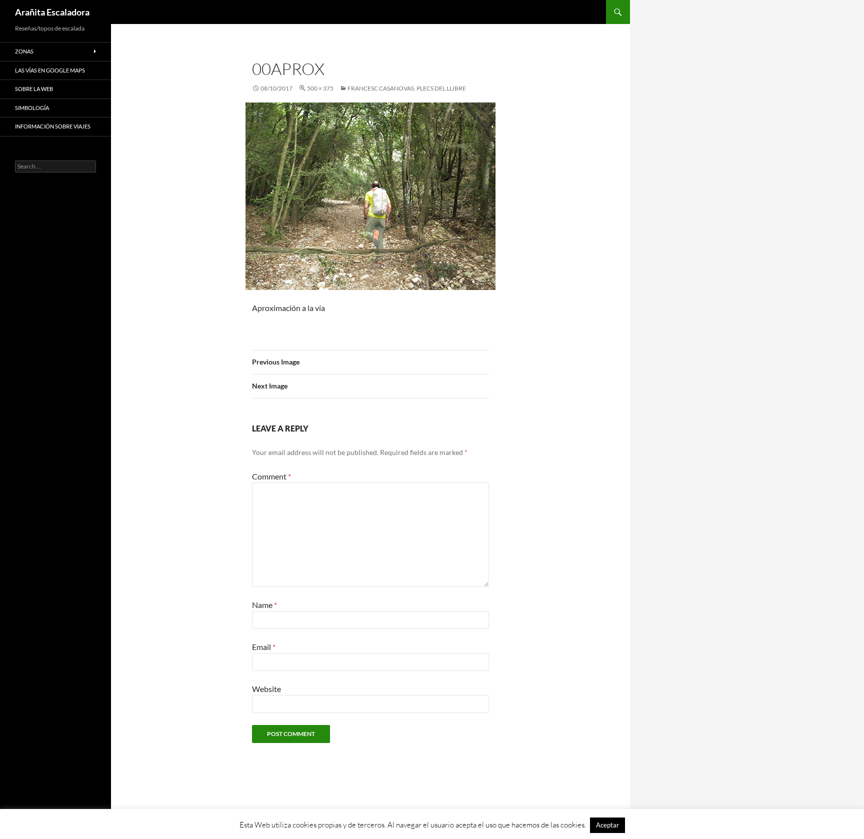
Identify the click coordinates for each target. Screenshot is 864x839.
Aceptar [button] (607, 825)
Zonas (24, 51)
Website (266, 689)
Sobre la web (34, 89)
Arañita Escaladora (52, 12)
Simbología (32, 107)
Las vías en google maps (50, 70)
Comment (271, 476)
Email (264, 647)
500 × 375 (320, 88)
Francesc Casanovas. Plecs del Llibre (407, 88)
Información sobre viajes (52, 126)
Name (264, 605)
